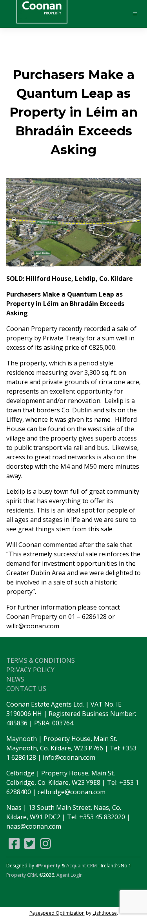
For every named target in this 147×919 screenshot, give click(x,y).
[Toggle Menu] (132, 14)
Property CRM (21, 875)
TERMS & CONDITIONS (40, 660)
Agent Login (69, 875)
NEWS (15, 679)
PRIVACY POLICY (30, 669)
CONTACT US (26, 688)
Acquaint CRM (81, 865)
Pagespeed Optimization (57, 913)
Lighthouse (105, 913)
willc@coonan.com (32, 626)
